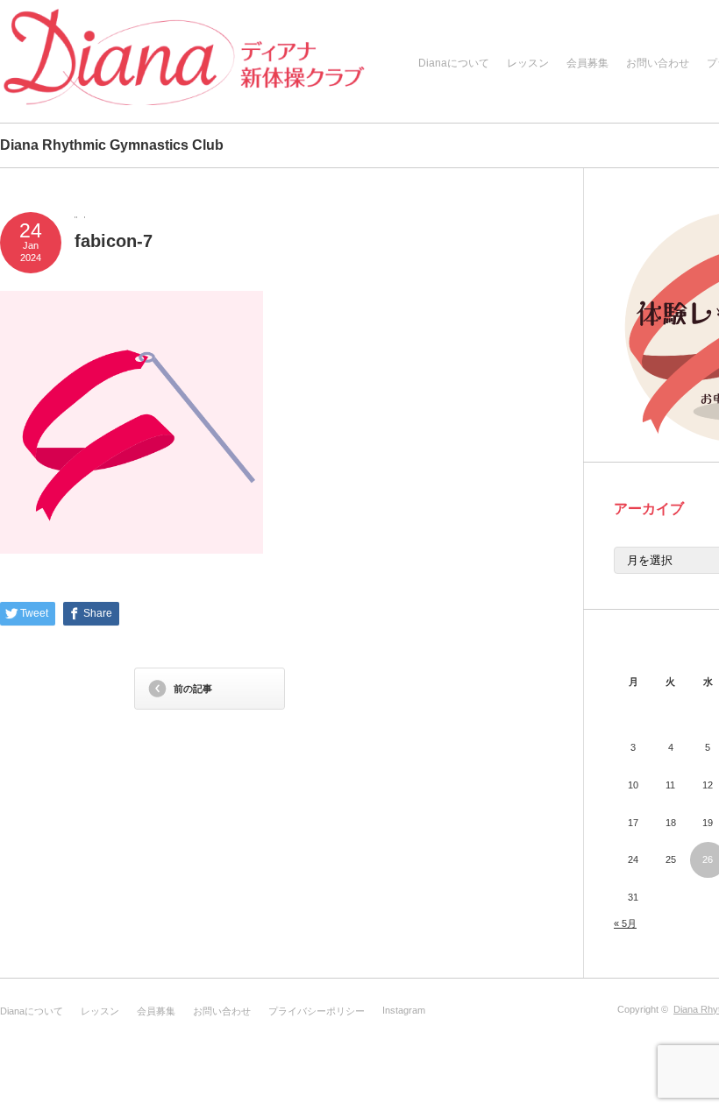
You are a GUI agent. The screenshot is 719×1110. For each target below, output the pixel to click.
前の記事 (193, 688)
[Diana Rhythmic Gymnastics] (184, 63)
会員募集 (587, 63)
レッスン (528, 63)
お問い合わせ (657, 63)
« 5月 (625, 923)
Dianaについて (453, 63)
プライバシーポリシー (316, 1011)
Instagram (403, 1010)
